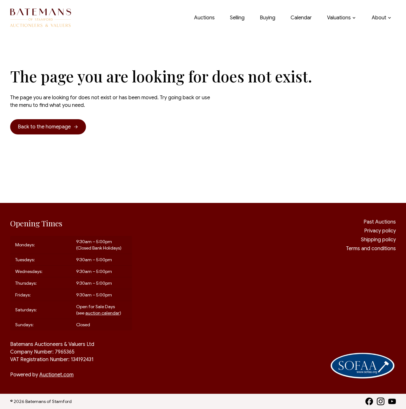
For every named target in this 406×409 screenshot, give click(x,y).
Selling (237, 18)
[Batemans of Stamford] (40, 18)
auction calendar (102, 313)
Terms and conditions (371, 248)
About (379, 18)
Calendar (301, 18)
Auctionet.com (56, 375)
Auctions (204, 18)
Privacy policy (380, 231)
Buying (267, 18)
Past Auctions (379, 222)
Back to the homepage (44, 127)
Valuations (339, 18)
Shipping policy (378, 240)
